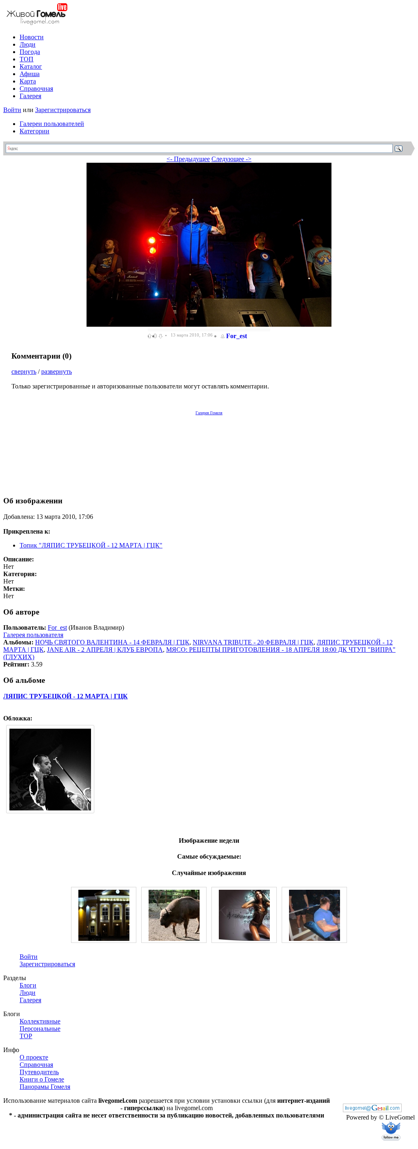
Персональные (40, 1028)
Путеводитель (39, 1071)
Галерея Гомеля (209, 413)
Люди (28, 44)
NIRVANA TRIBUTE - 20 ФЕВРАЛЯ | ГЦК (253, 642)
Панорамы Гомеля (45, 1086)
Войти (12, 109)
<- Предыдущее (188, 158)
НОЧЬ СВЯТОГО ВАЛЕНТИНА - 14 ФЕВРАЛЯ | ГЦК (112, 642)
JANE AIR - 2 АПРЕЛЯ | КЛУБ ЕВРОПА (105, 649)
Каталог (31, 66)
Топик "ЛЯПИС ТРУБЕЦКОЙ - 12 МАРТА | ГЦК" (91, 545)
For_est (236, 335)
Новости (32, 37)
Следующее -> (231, 158)
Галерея (30, 95)
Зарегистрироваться (63, 109)
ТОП (26, 59)
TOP (26, 1035)
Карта (28, 81)
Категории (34, 131)
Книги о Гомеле (42, 1079)
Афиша (30, 73)
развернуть (56, 371)
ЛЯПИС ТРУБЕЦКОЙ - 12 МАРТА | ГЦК (65, 696)
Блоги (28, 985)
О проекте (34, 1057)
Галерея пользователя (33, 634)
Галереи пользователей (52, 123)
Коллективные (40, 1021)
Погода (30, 51)
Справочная (36, 88)
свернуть (23, 371)
